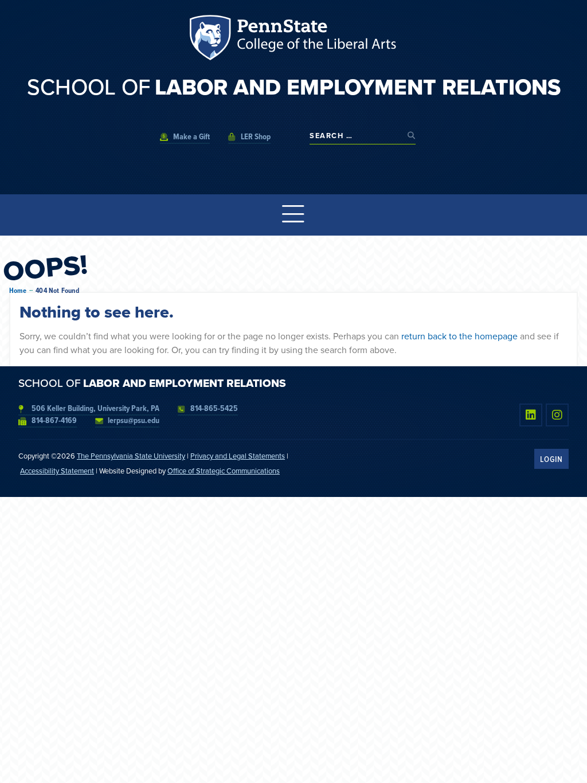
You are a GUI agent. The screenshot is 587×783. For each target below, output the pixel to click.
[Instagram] (557, 415)
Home (17, 290)
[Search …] (356, 135)
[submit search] (412, 135)
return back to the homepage (459, 336)
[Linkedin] (530, 415)
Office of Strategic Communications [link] (223, 470)
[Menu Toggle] (293, 215)
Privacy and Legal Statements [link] (237, 456)
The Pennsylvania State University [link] (131, 456)
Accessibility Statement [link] (57, 470)
